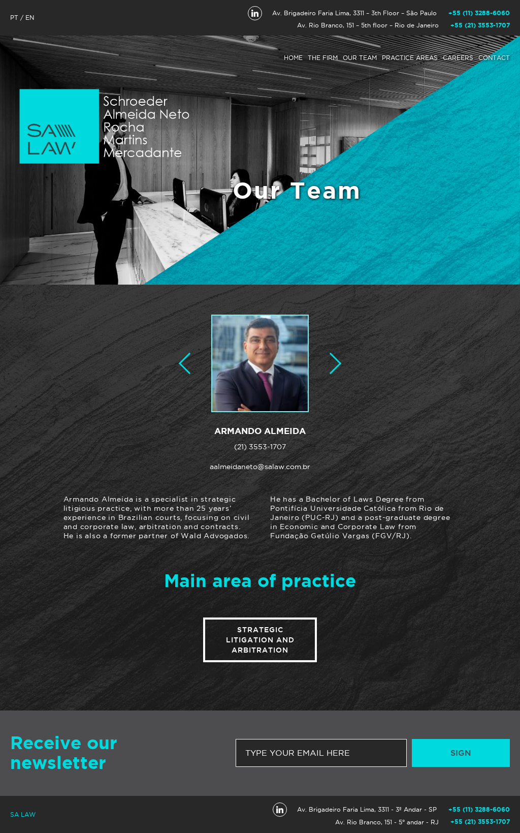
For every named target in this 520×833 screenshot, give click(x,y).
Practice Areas (410, 57)
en (29, 17)
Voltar (189, 363)
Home (293, 57)
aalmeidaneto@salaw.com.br (260, 466)
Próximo (330, 363)
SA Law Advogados (104, 148)
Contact (494, 57)
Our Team (360, 57)
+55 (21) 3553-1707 (480, 25)
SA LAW (23, 814)
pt (14, 17)
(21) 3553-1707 (260, 447)
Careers (458, 57)
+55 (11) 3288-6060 (479, 13)
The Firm (323, 57)
